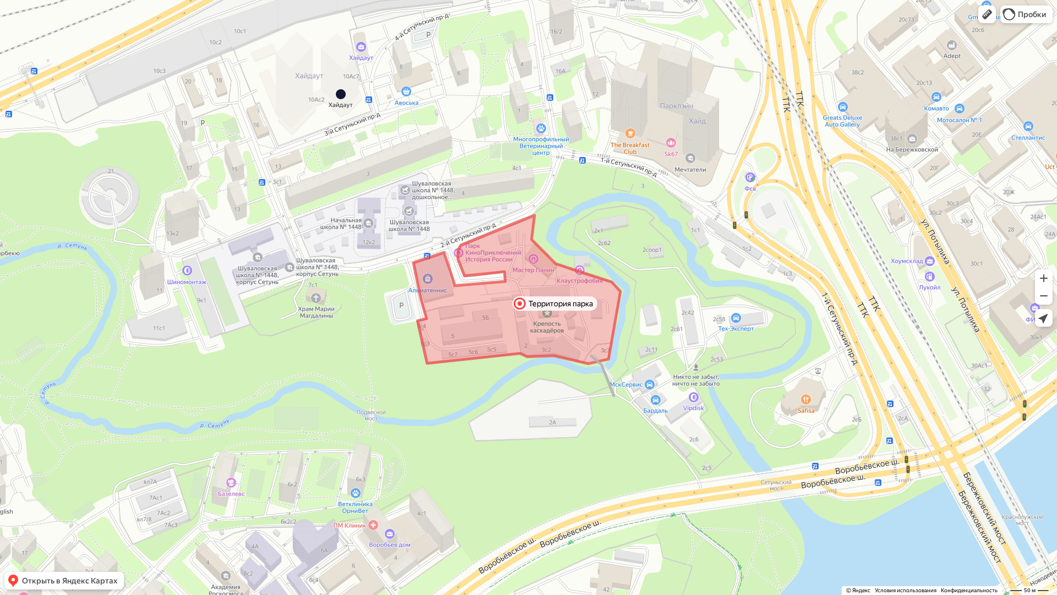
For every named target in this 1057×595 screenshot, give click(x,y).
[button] (987, 14)
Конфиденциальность (969, 590)
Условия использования (905, 590)
